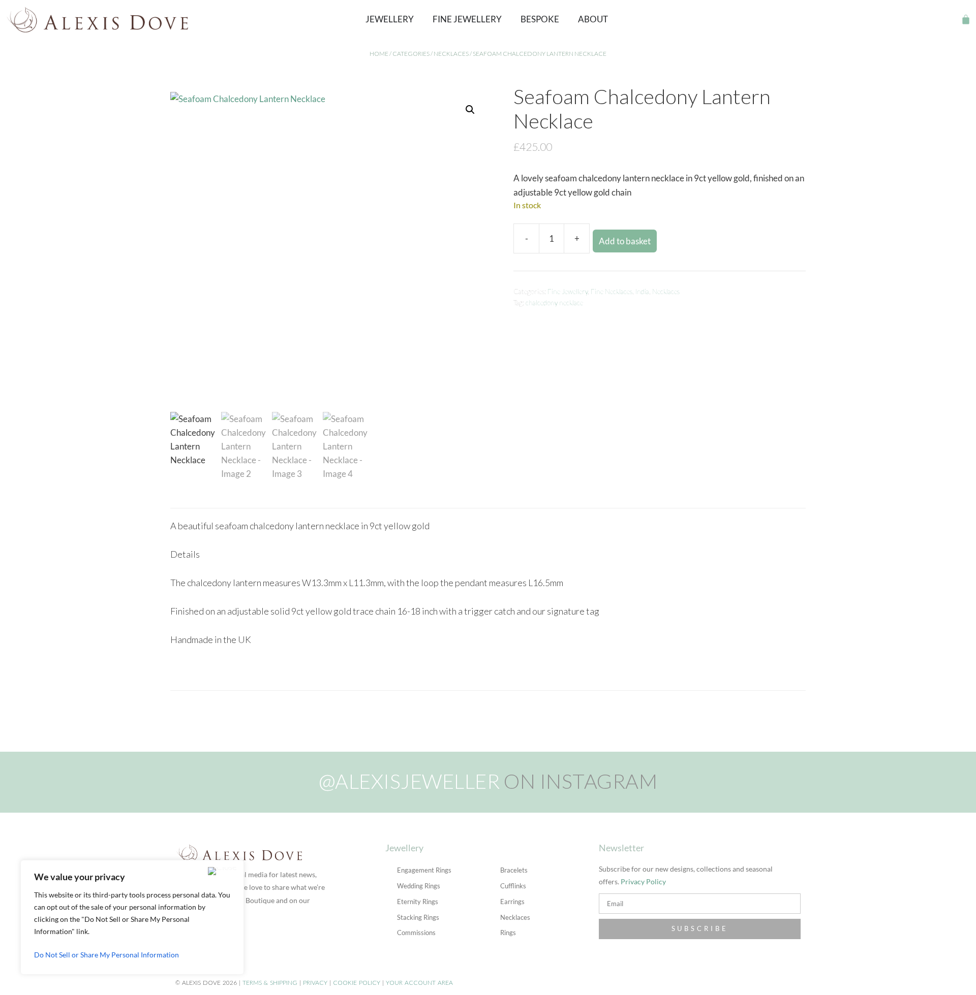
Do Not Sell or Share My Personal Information (106, 954)
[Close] (222, 871)
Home (379, 53)
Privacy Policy (643, 881)
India (642, 291)
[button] (948, 19)
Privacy (315, 982)
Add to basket (625, 241)
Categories (411, 53)
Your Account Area (419, 982)
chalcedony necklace (554, 303)
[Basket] (966, 19)
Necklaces (451, 53)
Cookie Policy (356, 982)
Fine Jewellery (567, 291)
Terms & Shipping (269, 982)
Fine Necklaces (611, 291)
